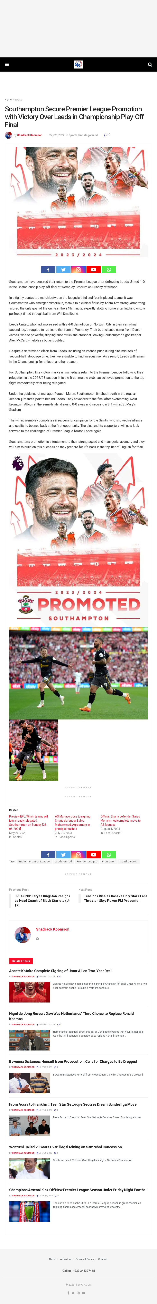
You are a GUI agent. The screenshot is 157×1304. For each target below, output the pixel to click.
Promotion (109, 861)
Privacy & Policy (85, 1259)
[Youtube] (93, 269)
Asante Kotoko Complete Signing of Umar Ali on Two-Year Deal (60, 971)
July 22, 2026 (45, 1067)
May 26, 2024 (56, 135)
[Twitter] (63, 269)
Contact (102, 1259)
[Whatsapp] (109, 269)
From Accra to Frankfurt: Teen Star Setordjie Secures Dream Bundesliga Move (72, 1104)
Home (8, 99)
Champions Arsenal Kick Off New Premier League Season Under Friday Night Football (78, 1190)
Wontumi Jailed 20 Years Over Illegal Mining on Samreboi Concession (65, 1147)
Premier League (87, 861)
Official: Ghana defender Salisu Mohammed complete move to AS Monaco (121, 820)
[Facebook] (48, 269)
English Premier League (34, 861)
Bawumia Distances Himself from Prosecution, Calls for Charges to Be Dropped (73, 1061)
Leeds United (63, 861)
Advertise (65, 1259)
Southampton (129, 861)
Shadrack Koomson (29, 135)
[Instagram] (78, 269)
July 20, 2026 (45, 1153)
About (52, 1259)
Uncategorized (88, 135)
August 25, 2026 (46, 976)
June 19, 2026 (45, 1195)
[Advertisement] (78, 28)
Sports (18, 99)
